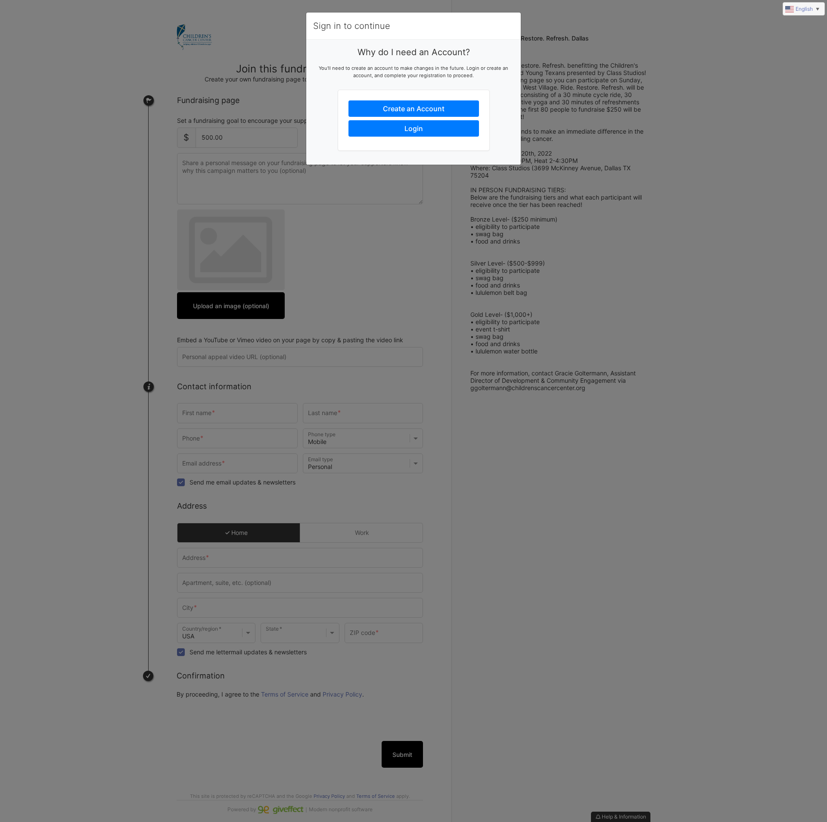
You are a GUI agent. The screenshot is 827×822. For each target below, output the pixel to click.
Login (413, 128)
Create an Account (414, 108)
